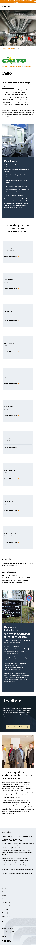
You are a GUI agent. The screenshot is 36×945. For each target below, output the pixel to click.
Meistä (4, 895)
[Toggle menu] (33, 6)
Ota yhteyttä (6, 909)
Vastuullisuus (6, 902)
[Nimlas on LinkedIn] (17, 920)
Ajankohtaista (6, 906)
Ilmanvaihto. (6, 66)
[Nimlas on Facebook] (17, 922)
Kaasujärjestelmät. (16, 66)
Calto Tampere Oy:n (13, 117)
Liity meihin (5, 899)
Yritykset (5, 892)
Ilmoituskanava (6, 916)
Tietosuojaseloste (7, 913)
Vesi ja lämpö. (27, 66)
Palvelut (4, 888)
